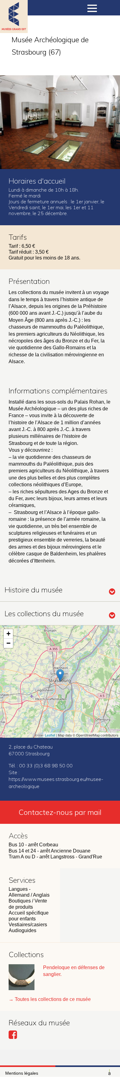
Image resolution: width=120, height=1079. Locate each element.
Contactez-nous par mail (60, 812)
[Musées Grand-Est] (14, 24)
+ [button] (8, 633)
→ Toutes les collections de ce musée (50, 999)
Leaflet (50, 734)
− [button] (8, 643)
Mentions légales (21, 1073)
